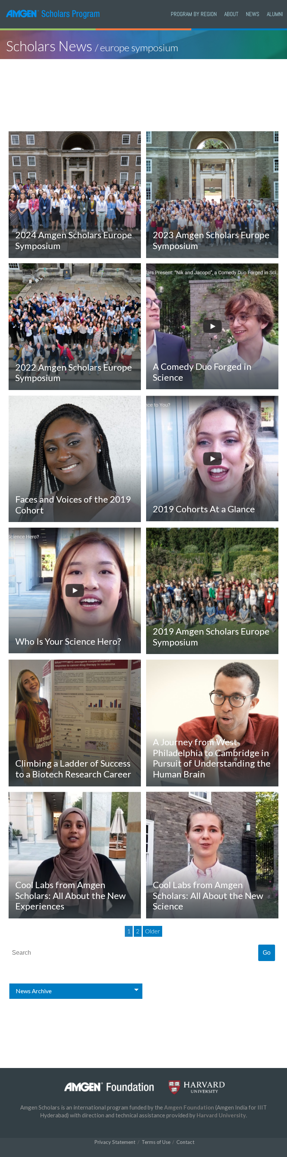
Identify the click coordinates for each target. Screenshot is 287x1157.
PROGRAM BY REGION (194, 14)
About (231, 14)
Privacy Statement (115, 1142)
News (252, 14)
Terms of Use (156, 1142)
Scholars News (92, 46)
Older (152, 930)
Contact (185, 1142)
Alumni (275, 14)
